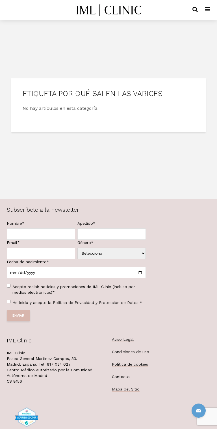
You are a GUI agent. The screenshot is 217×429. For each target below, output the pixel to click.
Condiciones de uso (130, 351)
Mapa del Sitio (126, 389)
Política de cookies (130, 364)
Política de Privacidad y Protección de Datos (95, 302)
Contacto (121, 376)
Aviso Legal (123, 339)
